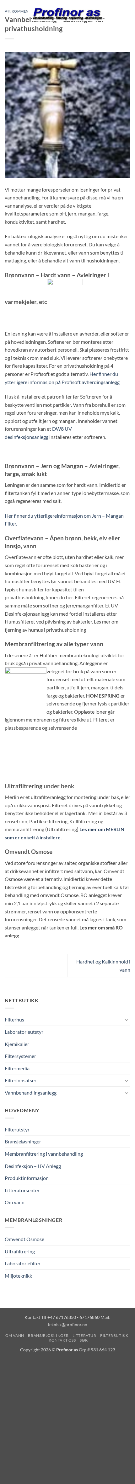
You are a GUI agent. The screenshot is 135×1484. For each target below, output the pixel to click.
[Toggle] (126, 1019)
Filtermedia (17, 1068)
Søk (84, 1340)
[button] (8, 14)
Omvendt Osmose (24, 1239)
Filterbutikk (114, 1335)
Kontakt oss (62, 1340)
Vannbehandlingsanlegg (31, 1093)
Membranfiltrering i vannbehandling (44, 1154)
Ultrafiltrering (20, 1251)
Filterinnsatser (20, 1080)
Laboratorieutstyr (24, 1032)
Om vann (14, 1202)
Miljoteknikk (18, 1276)
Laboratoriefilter (22, 1263)
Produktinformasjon (27, 1178)
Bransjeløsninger (23, 1141)
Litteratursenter (22, 1190)
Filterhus (14, 1019)
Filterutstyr (17, 1129)
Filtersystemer (20, 1056)
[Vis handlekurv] (127, 14)
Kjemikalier (17, 1044)
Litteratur (84, 1335)
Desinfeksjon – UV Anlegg (33, 1166)
